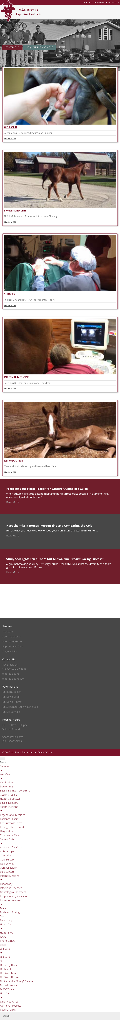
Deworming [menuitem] (6, 786)
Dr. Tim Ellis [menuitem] (6, 969)
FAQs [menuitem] (3, 936)
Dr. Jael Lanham (11, 711)
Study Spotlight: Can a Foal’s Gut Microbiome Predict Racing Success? (55, 559)
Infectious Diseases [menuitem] (11, 888)
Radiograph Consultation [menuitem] (14, 827)
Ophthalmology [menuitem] (8, 867)
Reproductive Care (12, 646)
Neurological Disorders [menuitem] (13, 892)
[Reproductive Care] (60, 456)
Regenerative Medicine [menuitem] (12, 815)
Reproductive (13, 460)
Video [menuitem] (3, 944)
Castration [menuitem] (6, 855)
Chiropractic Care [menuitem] (9, 835)
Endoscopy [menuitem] (6, 884)
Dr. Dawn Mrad (11, 696)
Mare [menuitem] (3, 908)
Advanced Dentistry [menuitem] (11, 847)
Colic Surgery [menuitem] (7, 859)
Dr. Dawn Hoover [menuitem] (10, 977)
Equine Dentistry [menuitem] (9, 802)
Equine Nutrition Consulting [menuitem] (15, 790)
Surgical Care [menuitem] (7, 871)
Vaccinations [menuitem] (7, 782)
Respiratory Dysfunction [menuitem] (13, 896)
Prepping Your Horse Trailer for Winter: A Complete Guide (47, 489)
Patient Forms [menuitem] (8, 1009)
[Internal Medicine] (60, 373)
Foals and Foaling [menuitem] (10, 912)
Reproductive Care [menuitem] (10, 902)
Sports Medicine (15, 210)
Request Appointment (39, 47)
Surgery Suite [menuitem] (7, 841)
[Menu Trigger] (2, 758)
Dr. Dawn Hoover (12, 701)
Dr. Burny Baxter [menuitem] (9, 965)
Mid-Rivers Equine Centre (28, 12)
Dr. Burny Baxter (11, 691)
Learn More (10, 138)
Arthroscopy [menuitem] (7, 851)
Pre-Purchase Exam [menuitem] (11, 823)
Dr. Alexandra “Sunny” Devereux (20, 706)
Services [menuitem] (4, 768)
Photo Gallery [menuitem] (7, 940)
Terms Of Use (45, 752)
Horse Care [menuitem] (6, 926)
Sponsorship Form (12, 737)
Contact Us (12, 47)
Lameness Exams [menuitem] (10, 819)
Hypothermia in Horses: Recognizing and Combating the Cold (49, 525)
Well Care (10, 127)
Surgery (9, 294)
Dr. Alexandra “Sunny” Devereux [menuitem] (17, 981)
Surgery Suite (9, 651)
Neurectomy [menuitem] (7, 863)
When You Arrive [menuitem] (9, 1001)
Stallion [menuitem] (4, 916)
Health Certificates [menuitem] (10, 798)
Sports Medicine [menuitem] (9, 809)
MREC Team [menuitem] (7, 989)
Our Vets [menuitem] (5, 951)
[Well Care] (60, 123)
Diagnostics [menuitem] (6, 831)
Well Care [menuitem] (5, 776)
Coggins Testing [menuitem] (8, 794)
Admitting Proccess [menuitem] (10, 1005)
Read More (12, 502)
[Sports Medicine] (60, 206)
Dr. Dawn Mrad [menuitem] (8, 973)
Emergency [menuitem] (6, 920)
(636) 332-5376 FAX (13, 678)
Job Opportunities (12, 741)
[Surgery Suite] (60, 290)
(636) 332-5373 (10, 673)
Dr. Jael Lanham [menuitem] (9, 985)
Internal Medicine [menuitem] (9, 878)
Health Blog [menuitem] (6, 932)
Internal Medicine (16, 377)
